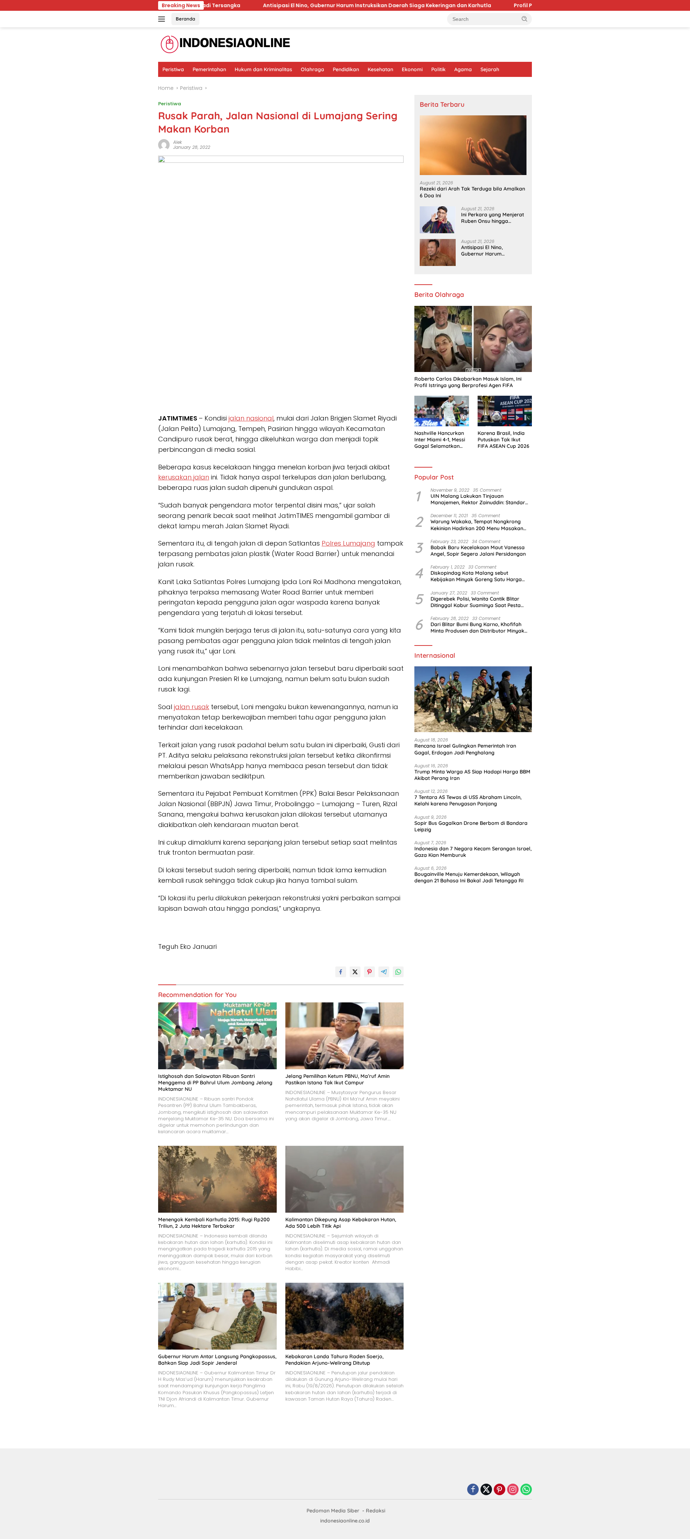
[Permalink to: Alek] (164, 144)
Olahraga (312, 69)
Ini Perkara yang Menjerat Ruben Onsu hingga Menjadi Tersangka (492, 217)
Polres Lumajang (348, 543)
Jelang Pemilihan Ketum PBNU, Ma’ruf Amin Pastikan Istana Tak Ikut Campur (337, 1079)
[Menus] (163, 19)
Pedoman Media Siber (333, 1510)
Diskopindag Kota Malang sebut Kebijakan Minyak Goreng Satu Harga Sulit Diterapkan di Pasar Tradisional (476, 576)
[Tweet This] (355, 971)
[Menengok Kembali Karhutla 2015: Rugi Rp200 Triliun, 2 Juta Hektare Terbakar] (217, 1179)
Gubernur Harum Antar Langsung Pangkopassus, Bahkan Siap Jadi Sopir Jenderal (217, 1359)
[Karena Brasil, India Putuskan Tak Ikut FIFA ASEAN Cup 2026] (505, 411)
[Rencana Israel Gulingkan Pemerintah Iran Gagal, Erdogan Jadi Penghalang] (473, 699)
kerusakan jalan (183, 477)
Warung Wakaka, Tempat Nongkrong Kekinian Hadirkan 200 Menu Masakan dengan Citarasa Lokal (477, 524)
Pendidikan (346, 69)
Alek (177, 142)
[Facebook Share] (340, 971)
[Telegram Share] (383, 971)
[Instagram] (513, 1490)
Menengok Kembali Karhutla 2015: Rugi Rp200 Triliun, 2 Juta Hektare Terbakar (214, 1222)
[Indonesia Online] (225, 44)
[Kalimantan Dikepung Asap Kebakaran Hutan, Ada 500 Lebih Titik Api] (344, 1179)
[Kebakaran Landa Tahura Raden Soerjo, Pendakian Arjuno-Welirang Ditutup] (344, 1316)
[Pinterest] (499, 1490)
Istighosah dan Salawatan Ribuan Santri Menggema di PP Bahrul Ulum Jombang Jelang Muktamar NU (215, 1082)
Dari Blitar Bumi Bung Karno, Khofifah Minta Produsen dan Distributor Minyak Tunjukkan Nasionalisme (477, 627)
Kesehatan (380, 69)
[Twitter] (486, 1490)
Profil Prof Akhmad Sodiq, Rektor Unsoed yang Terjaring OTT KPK (489, 5)
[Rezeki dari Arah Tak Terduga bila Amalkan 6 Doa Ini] (473, 145)
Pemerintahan (209, 69)
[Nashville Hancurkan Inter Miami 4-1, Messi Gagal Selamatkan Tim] (441, 411)
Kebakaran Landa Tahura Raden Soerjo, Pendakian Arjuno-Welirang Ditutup (334, 1359)
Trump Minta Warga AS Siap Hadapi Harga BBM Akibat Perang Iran (472, 774)
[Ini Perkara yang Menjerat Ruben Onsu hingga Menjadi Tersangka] (438, 219)
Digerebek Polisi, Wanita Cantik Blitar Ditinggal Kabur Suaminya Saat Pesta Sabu (476, 602)
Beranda (185, 19)
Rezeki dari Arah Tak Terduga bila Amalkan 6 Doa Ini (472, 191)
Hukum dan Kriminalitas (263, 69)
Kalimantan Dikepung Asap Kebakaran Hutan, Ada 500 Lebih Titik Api (340, 1222)
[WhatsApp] (526, 1490)
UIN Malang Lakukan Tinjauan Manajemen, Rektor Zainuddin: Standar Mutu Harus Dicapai (478, 499)
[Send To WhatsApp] (398, 971)
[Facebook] (473, 1490)
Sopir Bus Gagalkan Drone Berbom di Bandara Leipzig (471, 826)
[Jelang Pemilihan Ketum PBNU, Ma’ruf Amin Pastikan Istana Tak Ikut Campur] (344, 1035)
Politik (438, 69)
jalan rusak (191, 706)
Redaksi (375, 1510)
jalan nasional (251, 418)
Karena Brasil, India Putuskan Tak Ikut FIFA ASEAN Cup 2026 (503, 439)
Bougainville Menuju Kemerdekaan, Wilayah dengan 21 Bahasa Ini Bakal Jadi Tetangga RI (469, 877)
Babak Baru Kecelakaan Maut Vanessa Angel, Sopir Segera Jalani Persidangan (478, 550)
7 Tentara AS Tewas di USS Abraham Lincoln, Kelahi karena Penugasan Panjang (467, 800)
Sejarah (489, 69)
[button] (525, 18)
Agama (463, 69)
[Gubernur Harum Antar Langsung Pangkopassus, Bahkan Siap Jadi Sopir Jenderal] (217, 1316)
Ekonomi (412, 69)
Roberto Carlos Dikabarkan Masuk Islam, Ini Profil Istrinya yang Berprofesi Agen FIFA (467, 382)
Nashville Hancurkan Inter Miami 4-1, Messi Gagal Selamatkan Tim (439, 440)
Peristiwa (173, 69)
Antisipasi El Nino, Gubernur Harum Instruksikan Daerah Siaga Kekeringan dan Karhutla (268, 5)
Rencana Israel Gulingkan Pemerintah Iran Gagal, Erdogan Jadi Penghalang (465, 749)
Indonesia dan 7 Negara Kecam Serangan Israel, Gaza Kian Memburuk (473, 851)
